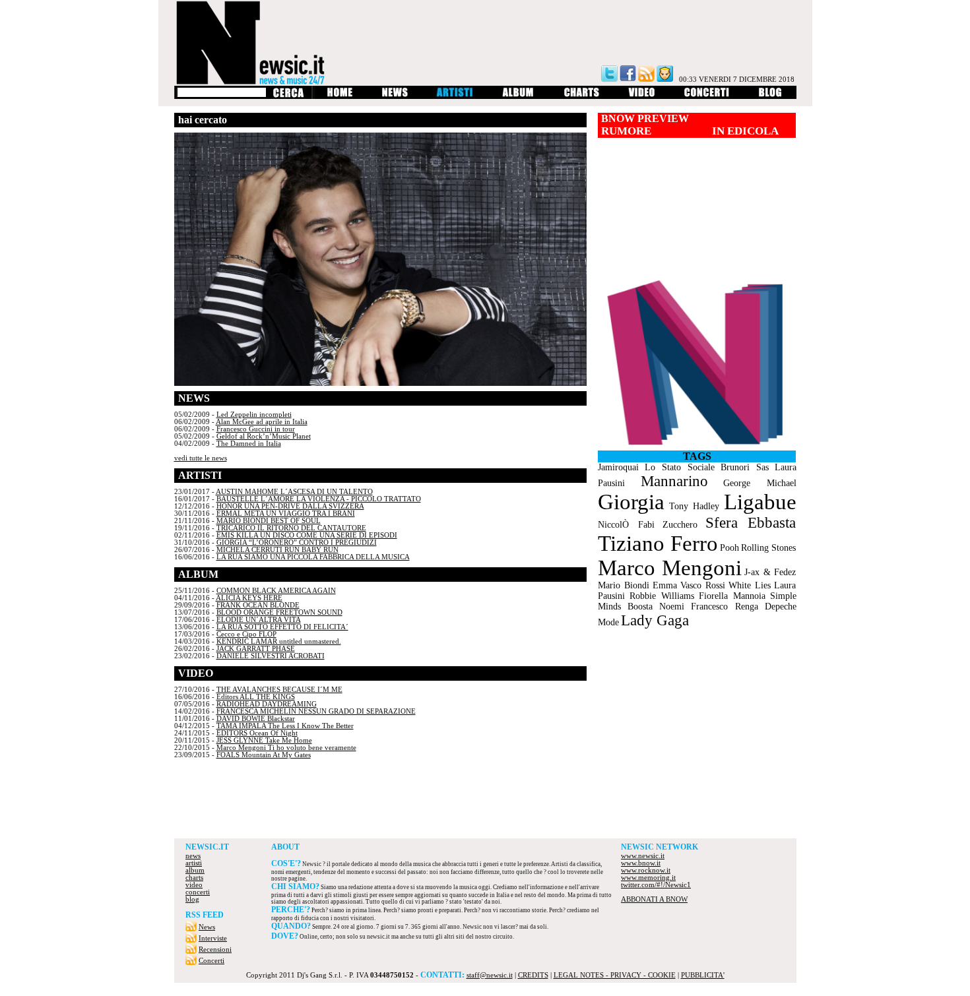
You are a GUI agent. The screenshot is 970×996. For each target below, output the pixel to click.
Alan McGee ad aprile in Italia (261, 421)
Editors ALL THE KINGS (255, 696)
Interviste (213, 938)
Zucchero (680, 525)
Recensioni (215, 949)
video (194, 884)
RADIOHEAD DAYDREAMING (266, 704)
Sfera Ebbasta (750, 522)
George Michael (759, 483)
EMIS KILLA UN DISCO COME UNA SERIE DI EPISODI (306, 535)
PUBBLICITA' (703, 975)
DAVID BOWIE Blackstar (255, 718)
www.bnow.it (641, 863)
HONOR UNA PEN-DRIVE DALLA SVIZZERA (290, 506)
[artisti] (455, 96)
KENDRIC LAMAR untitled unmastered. (278, 641)
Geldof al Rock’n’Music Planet (263, 436)
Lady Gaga (655, 620)
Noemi (671, 606)
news (193, 855)
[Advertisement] (485, 802)
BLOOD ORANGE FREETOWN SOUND (279, 612)
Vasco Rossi (702, 585)
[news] (395, 96)
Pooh (729, 548)
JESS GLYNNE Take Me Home (264, 740)
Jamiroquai (618, 467)
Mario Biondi (623, 585)
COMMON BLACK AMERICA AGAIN (276, 590)
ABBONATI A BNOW (654, 899)
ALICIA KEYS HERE (249, 598)
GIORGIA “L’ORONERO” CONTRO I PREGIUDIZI (296, 542)
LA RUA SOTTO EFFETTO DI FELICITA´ (282, 627)
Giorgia (631, 502)
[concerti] (706, 96)
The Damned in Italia (248, 443)
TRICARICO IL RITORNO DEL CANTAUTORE (291, 528)
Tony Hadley (694, 506)
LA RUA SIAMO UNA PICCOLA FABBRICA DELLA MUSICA (313, 557)
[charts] (581, 96)
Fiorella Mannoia (732, 596)
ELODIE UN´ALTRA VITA (258, 619)
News (207, 927)
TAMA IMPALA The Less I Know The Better (285, 726)
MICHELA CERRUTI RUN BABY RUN (277, 549)
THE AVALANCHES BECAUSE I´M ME (279, 689)
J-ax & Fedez (770, 572)
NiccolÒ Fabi (626, 525)
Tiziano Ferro (657, 543)
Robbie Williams (662, 596)
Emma (665, 585)
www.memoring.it (648, 877)
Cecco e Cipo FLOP (246, 634)
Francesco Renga (724, 606)
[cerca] (288, 96)
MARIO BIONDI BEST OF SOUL (268, 520)
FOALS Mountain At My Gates (263, 755)
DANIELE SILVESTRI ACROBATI (270, 656)
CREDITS (533, 975)
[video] (641, 96)
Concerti (211, 960)
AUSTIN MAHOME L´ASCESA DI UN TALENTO (294, 491)
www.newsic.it (642, 855)
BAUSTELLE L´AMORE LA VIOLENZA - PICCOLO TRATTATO (318, 499)
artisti (193, 863)
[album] (518, 96)
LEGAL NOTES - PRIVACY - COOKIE (615, 975)
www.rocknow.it (645, 870)
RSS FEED (204, 914)
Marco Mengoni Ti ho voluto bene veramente (286, 747)
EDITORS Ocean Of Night (257, 733)
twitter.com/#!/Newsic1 (656, 884)
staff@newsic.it (490, 975)
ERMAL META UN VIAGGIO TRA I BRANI (285, 513)
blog (192, 899)
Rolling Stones (768, 548)
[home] (339, 96)
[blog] (770, 96)
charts (194, 877)
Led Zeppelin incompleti (254, 414)
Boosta (640, 606)
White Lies (749, 585)
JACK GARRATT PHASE (255, 648)
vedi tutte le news (200, 458)
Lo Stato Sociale (680, 467)
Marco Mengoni (670, 568)
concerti (197, 892)
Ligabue (760, 502)
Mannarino (674, 481)
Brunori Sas (745, 467)
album (195, 870)
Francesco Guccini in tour (255, 429)
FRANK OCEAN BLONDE (258, 605)
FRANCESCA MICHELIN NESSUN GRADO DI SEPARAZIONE (316, 711)
